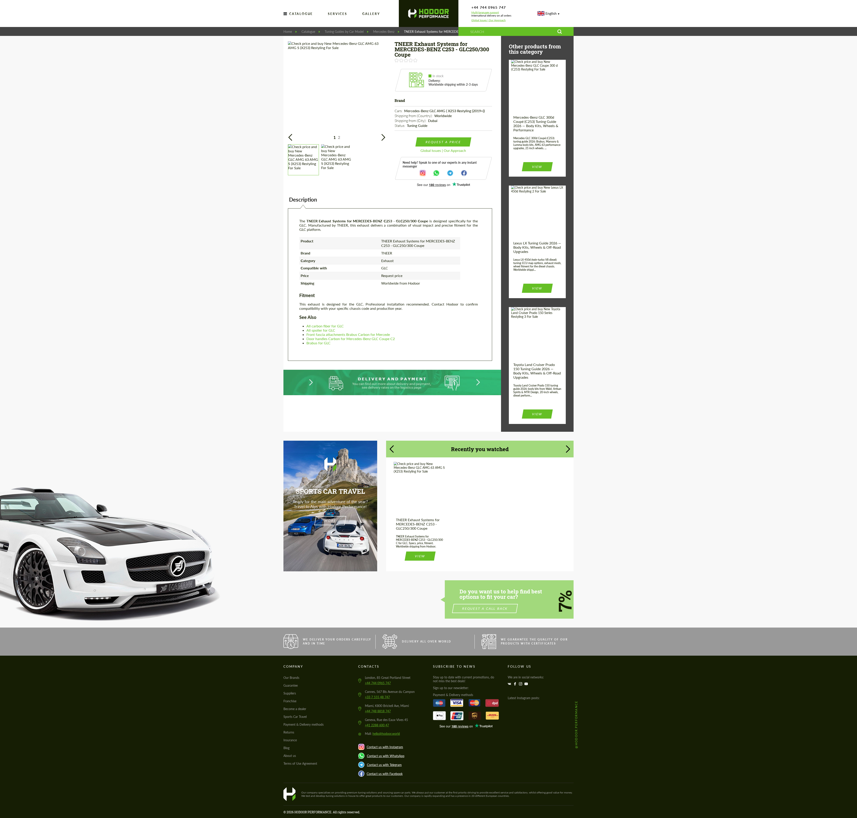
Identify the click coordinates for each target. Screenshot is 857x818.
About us (289, 756)
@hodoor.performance (576, 724)
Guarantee (290, 685)
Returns (288, 732)
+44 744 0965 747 (488, 7)
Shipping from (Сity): (411, 120)
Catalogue (301, 14)
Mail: (382, 733)
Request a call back (485, 608)
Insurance (290, 740)
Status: (400, 125)
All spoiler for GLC (320, 330)
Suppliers (289, 693)
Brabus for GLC (318, 343)
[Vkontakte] (510, 684)
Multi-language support (485, 12)
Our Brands (291, 678)
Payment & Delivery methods (303, 724)
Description (303, 199)
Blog (286, 748)
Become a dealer (294, 709)
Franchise (289, 701)
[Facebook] (515, 684)
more (330, 521)
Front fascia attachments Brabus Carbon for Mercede (348, 334)
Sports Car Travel (295, 717)
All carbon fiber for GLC (325, 326)
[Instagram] (521, 684)
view (537, 167)
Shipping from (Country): (414, 116)
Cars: (399, 111)
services (337, 14)
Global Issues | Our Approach (488, 20)
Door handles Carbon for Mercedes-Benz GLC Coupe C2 (350, 339)
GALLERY (371, 14)
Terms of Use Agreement (300, 763)
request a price (443, 142)
